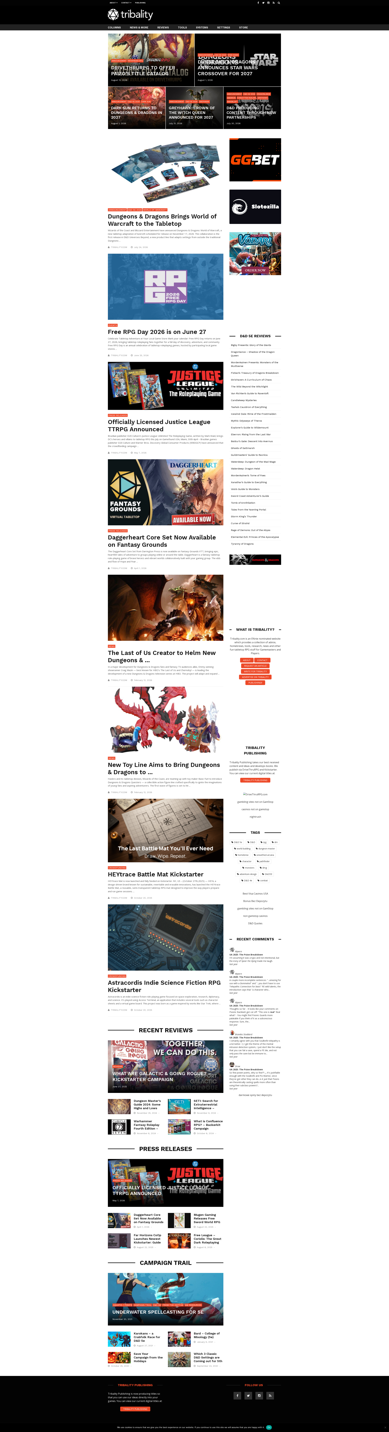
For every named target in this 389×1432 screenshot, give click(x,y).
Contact (125, 3)
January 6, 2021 (205, 1342)
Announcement (119, 61)
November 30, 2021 (122, 1319)
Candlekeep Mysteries (244, 400)
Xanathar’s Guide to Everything (249, 482)
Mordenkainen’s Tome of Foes (248, 475)
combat (264, 880)
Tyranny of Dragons (242, 543)
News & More (139, 27)
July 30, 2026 (234, 123)
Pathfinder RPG (135, 61)
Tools (182, 27)
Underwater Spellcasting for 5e (158, 1312)
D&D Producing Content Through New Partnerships (251, 113)
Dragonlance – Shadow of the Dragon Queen (253, 353)
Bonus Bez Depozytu (255, 901)
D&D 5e (157, 1305)
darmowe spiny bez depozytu (255, 1095)
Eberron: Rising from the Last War (251, 434)
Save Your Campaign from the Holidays (148, 1357)
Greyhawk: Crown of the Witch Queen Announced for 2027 (192, 113)
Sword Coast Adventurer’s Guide (250, 496)
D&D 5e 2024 (220, 55)
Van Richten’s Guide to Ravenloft (250, 393)
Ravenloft (232, 102)
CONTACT (262, 660)
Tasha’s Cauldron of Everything (249, 407)
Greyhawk (204, 102)
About (113, 3)
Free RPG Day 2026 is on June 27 (157, 331)
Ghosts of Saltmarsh (243, 448)
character (246, 861)
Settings (223, 27)
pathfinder (265, 861)
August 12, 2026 (119, 80)
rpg (264, 842)
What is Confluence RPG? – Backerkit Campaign (208, 1124)
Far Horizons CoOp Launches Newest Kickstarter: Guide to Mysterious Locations (147, 1242)
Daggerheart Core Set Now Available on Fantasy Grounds (162, 541)
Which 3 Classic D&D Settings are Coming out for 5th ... (208, 1359)
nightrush (255, 816)
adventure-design (248, 874)
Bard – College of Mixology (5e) (207, 1335)
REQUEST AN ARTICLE (255, 665)
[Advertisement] (225, 14)
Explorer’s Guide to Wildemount (250, 427)
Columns (114, 27)
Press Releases (117, 415)
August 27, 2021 (145, 1345)
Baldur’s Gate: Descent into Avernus (252, 441)
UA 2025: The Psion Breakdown (246, 954)
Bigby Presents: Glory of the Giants (251, 345)
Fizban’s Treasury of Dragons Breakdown (255, 372)
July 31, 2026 (175, 123)
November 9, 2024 (207, 1113)
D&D (252, 842)
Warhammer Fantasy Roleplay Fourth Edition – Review (146, 1126)
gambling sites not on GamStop (255, 802)
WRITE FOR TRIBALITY (255, 671)
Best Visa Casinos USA (255, 893)
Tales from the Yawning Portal (248, 509)
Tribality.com (119, 247)
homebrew (243, 854)
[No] (385, 1427)
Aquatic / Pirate (122, 1305)
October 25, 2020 (120, 1366)
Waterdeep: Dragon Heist (245, 468)
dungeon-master (266, 848)
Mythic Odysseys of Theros (246, 420)
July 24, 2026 (141, 247)
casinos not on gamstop (255, 809)
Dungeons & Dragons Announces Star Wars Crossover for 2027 (228, 67)
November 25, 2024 (147, 1113)
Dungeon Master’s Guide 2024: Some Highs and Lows (147, 1104)
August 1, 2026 (205, 80)
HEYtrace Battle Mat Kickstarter (155, 874)
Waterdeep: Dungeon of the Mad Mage (253, 461)
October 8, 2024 (206, 1133)
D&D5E (268, 874)
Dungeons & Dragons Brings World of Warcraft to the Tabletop (162, 220)
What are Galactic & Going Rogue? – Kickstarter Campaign (162, 1076)
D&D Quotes (255, 923)
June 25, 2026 (141, 355)
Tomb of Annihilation (243, 502)
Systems (202, 27)
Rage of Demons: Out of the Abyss (250, 530)
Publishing (140, 3)
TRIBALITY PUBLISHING (255, 780)
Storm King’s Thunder (244, 516)
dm (276, 842)
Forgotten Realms (246, 98)
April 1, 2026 (140, 568)
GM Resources (193, 1305)
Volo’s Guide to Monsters (245, 489)
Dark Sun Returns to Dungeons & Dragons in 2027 (136, 113)
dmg (264, 867)
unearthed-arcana (265, 854)
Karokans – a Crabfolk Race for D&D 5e (147, 1337)
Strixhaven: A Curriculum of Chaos (251, 379)
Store (243, 27)
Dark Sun (146, 102)
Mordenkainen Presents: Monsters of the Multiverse (254, 364)
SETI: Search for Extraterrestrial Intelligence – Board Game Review (206, 1108)
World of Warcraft (155, 210)
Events (112, 325)
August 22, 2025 (205, 1227)
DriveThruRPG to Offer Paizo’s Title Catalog (143, 70)
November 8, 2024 (147, 1133)
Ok (269, 1427)
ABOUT (247, 660)
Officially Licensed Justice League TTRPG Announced (159, 425)
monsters (249, 867)
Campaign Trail (142, 1305)
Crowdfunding (117, 868)
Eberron (231, 98)
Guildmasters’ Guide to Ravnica (249, 454)
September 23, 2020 (208, 1366)
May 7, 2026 (140, 453)
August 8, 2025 (205, 1247)
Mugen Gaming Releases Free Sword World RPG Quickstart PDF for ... (208, 1222)
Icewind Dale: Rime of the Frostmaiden (253, 413)
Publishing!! (255, 682)
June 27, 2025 (119, 1086)
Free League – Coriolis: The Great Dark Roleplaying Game (207, 1240)
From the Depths (173, 1305)
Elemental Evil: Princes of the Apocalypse (255, 537)
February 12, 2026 (143, 680)
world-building (243, 848)
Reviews (163, 27)
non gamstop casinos (255, 916)
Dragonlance (263, 94)
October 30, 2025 (143, 898)
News (111, 646)
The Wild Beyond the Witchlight (249, 386)
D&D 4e (248, 880)
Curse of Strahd (240, 523)
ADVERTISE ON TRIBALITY (255, 677)
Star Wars (233, 55)
